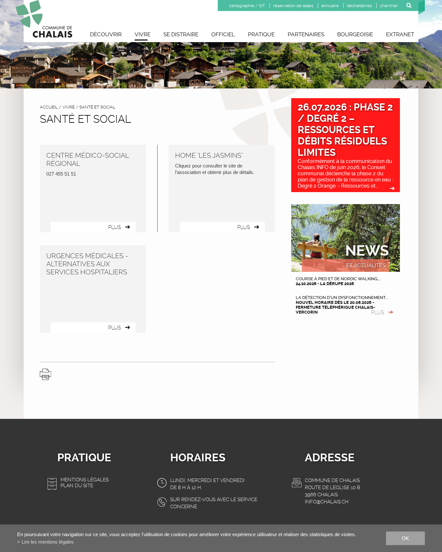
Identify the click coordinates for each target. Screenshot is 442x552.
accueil (49, 107)
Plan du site (77, 486)
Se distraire (180, 34)
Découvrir (106, 34)
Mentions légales (85, 480)
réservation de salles (293, 5)
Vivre (142, 34)
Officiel (223, 34)
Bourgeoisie (355, 34)
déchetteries (359, 5)
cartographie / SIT (247, 5)
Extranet (400, 34)
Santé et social (97, 107)
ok (405, 538)
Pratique (261, 34)
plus (377, 312)
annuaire (330, 5)
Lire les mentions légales (48, 542)
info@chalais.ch (326, 502)
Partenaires (306, 34)
